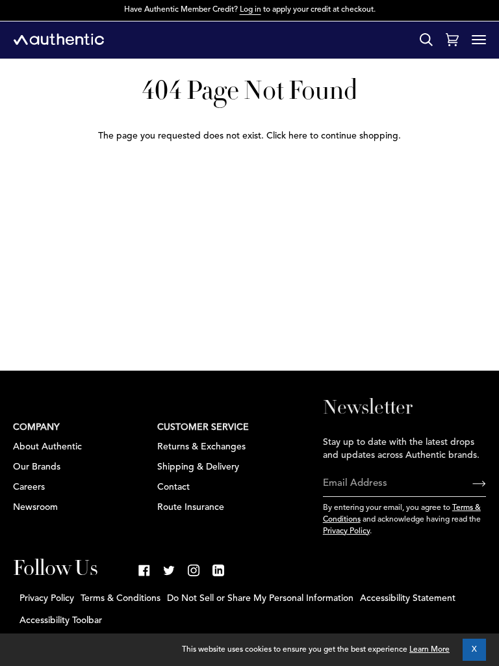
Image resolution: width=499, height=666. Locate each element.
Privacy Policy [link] (46, 598)
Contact (173, 487)
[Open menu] (479, 39)
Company (36, 427)
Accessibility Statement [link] (407, 598)
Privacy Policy (346, 531)
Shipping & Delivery (198, 467)
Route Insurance (190, 507)
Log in (250, 10)
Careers (29, 487)
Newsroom (35, 507)
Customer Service (203, 427)
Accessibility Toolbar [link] (60, 620)
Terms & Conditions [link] (120, 598)
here (297, 135)
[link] (144, 570)
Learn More (429, 650)
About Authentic (47, 446)
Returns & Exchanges (201, 446)
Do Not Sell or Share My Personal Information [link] (260, 598)
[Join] (469, 483)
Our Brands (36, 467)
